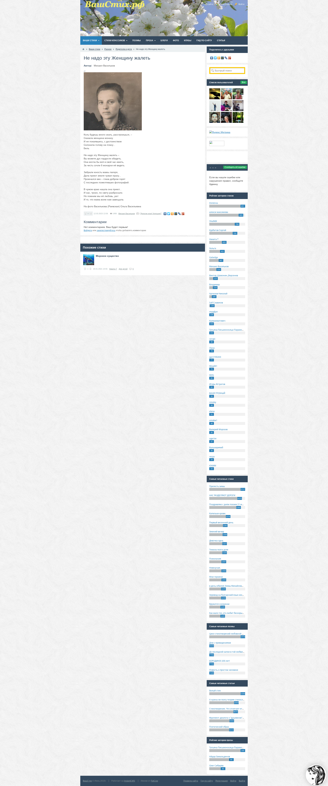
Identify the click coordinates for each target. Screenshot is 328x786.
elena (212, 411)
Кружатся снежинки (219, 604)
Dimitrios (213, 203)
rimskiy (212, 402)
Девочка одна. (216, 540)
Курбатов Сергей (217, 230)
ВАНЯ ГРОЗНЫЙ (217, 393)
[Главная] (83, 49)
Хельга (212, 248)
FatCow (154, 781)
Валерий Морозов (218, 429)
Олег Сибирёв (216, 765)
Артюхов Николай (218, 293)
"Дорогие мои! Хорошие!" (151, 214)
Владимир (214, 284)
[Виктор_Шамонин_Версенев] (238, 122)
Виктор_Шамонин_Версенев (223, 275)
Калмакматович (217, 320)
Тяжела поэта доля (218, 549)
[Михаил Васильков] (214, 110)
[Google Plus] (183, 213)
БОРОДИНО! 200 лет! (219, 660)
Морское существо (107, 256)
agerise (212, 438)
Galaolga (213, 257)
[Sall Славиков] (214, 98)
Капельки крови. (217, 513)
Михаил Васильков (126, 214)
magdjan (213, 311)
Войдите (88, 230)
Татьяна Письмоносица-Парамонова (228, 329)
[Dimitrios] (214, 122)
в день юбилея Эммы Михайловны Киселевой (232, 585)
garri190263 (215, 357)
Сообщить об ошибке (235, 167)
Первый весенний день (221, 522)
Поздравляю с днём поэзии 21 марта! (228, 504)
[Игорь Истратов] (226, 98)
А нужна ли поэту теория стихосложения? (230, 699)
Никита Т (113, 269)
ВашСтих (87, 781)
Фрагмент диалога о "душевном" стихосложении (234, 717)
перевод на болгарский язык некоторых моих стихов (235, 594)
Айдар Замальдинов (219, 756)
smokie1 (213, 420)
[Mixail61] (238, 110)
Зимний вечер (216, 531)
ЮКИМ (212, 465)
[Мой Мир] (176, 213)
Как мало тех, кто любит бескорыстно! (228, 613)
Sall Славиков (216, 302)
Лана (212, 347)
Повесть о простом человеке (223, 669)
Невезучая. (215, 567)
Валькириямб (216, 447)
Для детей (123, 269)
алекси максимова (218, 212)
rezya (212, 456)
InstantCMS (129, 781)
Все (243, 82)
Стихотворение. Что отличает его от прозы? (231, 708)
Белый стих (215, 690)
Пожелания (215, 558)
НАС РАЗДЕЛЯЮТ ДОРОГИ (222, 495)
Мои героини (216, 576)
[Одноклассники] (172, 213)
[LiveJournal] (179, 213)
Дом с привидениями (220, 642)
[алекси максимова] (238, 98)
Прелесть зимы (217, 486)
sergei (212, 338)
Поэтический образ (219, 726)
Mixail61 (213, 366)
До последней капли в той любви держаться (231, 651)
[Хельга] (226, 110)
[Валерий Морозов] (226, 122)
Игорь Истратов (217, 384)
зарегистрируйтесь (106, 230)
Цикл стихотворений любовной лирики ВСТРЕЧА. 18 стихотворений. (244, 633)
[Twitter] (168, 213)
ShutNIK (213, 221)
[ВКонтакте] (165, 213)
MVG (211, 375)
